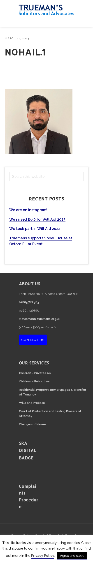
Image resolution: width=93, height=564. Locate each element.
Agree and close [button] (72, 555)
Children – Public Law (34, 381)
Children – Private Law (35, 373)
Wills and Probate (32, 403)
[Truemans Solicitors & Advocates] (46, 13)
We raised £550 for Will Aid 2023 (37, 219)
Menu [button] (46, 21)
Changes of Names (32, 424)
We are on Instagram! (28, 210)
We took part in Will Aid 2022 (34, 229)
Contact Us (32, 340)
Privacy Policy (42, 556)
